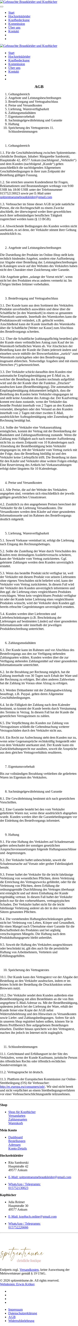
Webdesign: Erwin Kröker (17, 1284)
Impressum (15, 1309)
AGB (12, 1317)
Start (11, 12)
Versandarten (16, 1115)
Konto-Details (17, 1148)
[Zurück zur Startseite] (28, 2)
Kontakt (13, 31)
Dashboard (15, 1137)
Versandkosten (29, 1269)
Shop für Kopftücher (22, 1112)
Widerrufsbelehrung (21, 1320)
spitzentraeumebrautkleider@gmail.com (26, 197)
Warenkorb (15, 1123)
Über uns (14, 27)
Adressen (14, 1144)
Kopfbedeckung (19, 20)
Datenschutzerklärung (22, 1313)
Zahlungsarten (17, 1119)
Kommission (16, 24)
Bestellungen (16, 1141)
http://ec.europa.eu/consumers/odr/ (22, 1086)
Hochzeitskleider (19, 16)
